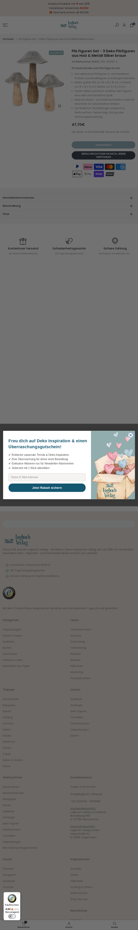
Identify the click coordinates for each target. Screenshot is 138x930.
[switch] (12, 916)
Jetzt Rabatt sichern (47, 488)
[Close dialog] (130, 435)
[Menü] (18, 894)
